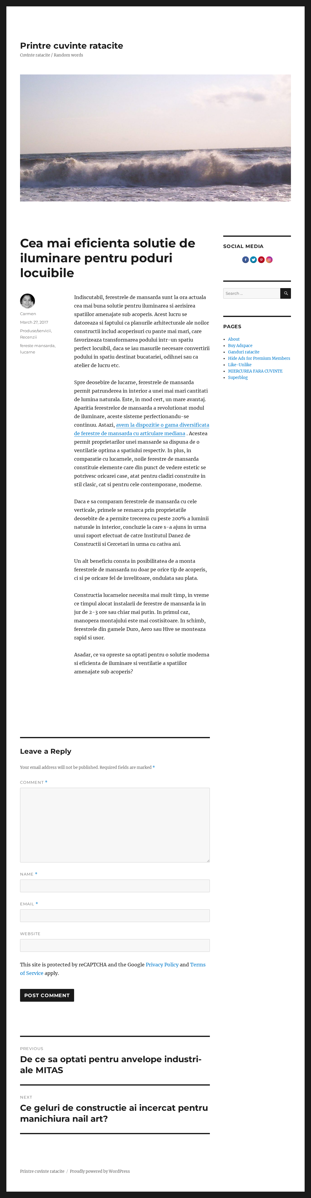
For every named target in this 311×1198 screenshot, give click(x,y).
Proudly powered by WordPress (100, 1171)
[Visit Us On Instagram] (269, 259)
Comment (34, 782)
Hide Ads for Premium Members (259, 358)
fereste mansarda (37, 345)
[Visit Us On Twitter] (253, 259)
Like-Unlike (239, 364)
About (234, 339)
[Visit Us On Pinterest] (261, 259)
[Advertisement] (143, 707)
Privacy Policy (162, 965)
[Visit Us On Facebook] (245, 259)
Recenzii (28, 337)
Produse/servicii (35, 330)
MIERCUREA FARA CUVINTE (255, 371)
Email (29, 904)
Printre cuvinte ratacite (71, 45)
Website (30, 933)
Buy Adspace (240, 345)
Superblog (238, 377)
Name (29, 874)
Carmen (28, 313)
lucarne (27, 351)
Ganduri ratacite (243, 352)
